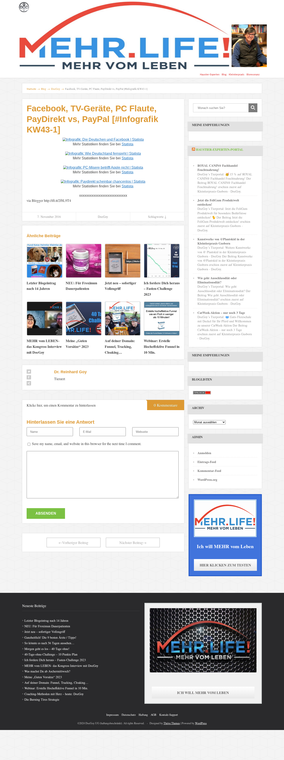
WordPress (201, 723)
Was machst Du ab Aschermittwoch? (47, 671)
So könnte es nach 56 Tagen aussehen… (49, 643)
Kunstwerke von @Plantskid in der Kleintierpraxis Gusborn (221, 241)
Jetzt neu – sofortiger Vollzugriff (44, 632)
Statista (127, 144)
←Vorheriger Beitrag (73, 542)
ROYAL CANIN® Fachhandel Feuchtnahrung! (217, 167)
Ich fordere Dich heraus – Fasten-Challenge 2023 (55, 660)
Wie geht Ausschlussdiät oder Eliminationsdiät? (217, 280)
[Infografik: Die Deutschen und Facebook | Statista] (103, 139)
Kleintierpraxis (236, 74)
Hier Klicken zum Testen (225, 564)
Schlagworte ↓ (157, 217)
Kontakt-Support (168, 715)
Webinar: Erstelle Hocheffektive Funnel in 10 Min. (56, 688)
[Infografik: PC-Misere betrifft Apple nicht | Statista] (103, 167)
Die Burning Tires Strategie (41, 699)
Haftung (143, 715)
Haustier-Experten (209, 74)
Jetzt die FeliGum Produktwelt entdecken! (218, 202)
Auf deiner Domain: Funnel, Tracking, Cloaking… (56, 682)
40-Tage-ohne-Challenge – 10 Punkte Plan (50, 654)
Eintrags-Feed (206, 461)
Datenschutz (129, 715)
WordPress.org (207, 479)
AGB (153, 715)
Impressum (112, 715)
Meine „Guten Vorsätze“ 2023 (43, 677)
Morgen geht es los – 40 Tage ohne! (46, 649)
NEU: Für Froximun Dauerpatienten (47, 626)
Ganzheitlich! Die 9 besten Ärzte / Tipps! (50, 637)
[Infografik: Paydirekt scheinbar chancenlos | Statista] (103, 181)
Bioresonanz (253, 74)
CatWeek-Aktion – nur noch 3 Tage (221, 312)
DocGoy (103, 217)
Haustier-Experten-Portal (219, 149)
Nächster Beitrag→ (132, 542)
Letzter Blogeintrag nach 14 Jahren (46, 620)
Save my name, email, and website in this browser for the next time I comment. (86, 443)
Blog (224, 74)
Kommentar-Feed (209, 470)
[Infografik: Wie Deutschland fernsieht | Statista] (103, 153)
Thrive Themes (172, 723)
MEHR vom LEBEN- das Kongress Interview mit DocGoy (61, 666)
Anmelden (204, 453)
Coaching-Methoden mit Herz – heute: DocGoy (54, 694)
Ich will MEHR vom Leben (203, 692)
